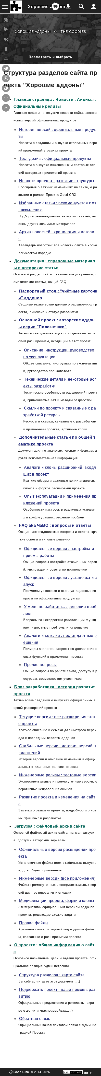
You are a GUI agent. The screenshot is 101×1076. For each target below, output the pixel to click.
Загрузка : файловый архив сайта (49, 826)
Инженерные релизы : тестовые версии (58, 775)
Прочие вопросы (40, 665)
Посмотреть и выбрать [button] (50, 57)
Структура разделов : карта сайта (52, 975)
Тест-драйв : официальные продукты (55, 158)
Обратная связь (34, 1019)
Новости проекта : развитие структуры (56, 181)
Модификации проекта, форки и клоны (56, 901)
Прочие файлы (33, 923)
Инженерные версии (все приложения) (57, 878)
